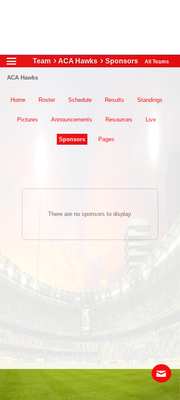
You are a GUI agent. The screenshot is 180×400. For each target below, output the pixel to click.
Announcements (71, 119)
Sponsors (72, 139)
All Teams (157, 62)
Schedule (80, 100)
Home (17, 100)
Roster (46, 100)
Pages (106, 139)
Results (114, 100)
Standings (150, 100)
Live (150, 119)
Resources (118, 119)
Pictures (27, 119)
